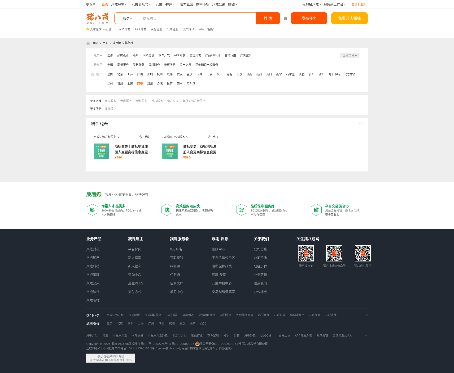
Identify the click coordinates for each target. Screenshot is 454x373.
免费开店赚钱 (349, 18)
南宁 (279, 74)
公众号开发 (179, 335)
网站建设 (148, 55)
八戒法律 (93, 292)
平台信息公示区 (223, 258)
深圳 (150, 74)
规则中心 (218, 249)
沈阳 (321, 74)
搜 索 (268, 18)
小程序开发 (120, 335)
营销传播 (230, 55)
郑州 (150, 83)
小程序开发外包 (158, 335)
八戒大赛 (314, 315)
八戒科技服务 (153, 315)
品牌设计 (123, 55)
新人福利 (134, 266)
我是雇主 (135, 238)
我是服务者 (179, 238)
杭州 (160, 74)
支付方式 (134, 292)
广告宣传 (246, 55)
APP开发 (140, 29)
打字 (226, 335)
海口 (269, 74)
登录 (354, 4)
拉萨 (170, 83)
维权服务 (169, 65)
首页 (95, 43)
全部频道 (188, 315)
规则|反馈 (220, 238)
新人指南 (134, 258)
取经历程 (260, 266)
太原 (130, 83)
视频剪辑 (322, 335)
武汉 (180, 74)
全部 (110, 55)
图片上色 (284, 335)
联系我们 (260, 283)
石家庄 (290, 74)
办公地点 (260, 292)
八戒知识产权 (115, 315)
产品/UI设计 (212, 55)
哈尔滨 (191, 83)
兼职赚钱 (188, 29)
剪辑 (237, 335)
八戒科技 (93, 266)
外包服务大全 (244, 315)
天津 (199, 74)
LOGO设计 (267, 335)
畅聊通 (175, 266)
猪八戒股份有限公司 (255, 344)
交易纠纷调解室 (223, 292)
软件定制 (213, 335)
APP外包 (250, 335)
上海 (130, 74)
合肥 (160, 83)
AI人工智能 (206, 29)
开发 (105, 335)
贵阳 (311, 74)
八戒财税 (93, 249)
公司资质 (260, 258)
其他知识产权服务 (206, 65)
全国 (110, 74)
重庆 (189, 74)
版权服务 (154, 65)
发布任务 (309, 18)
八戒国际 (93, 275)
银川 (120, 83)
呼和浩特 (334, 74)
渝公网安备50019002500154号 (220, 344)
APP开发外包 (303, 335)
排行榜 (116, 43)
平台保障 (134, 249)
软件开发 (164, 55)
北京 (120, 74)
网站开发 (124, 29)
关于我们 (261, 238)
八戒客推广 (94, 300)
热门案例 (263, 315)
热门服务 (225, 315)
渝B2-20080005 (183, 344)
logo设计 (108, 29)
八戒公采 (93, 283)
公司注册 (172, 29)
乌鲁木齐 (350, 74)
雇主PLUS (135, 283)
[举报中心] (110, 358)
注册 (363, 4)
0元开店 (176, 249)
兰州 (110, 83)
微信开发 (195, 55)
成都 (170, 74)
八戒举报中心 (222, 283)
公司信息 (260, 249)
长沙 (239, 74)
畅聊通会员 (297, 315)
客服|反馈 (219, 275)
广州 (140, 74)
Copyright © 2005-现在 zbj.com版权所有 (113, 344)
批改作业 (197, 335)
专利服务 (138, 65)
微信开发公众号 (343, 335)
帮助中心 (134, 275)
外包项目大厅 (206, 315)
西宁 (180, 83)
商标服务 (123, 65)
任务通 (175, 275)
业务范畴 (260, 275)
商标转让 (110, 109)
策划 (136, 55)
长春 (302, 74)
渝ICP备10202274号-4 (156, 344)
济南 (249, 74)
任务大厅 (176, 283)
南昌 (259, 74)
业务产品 (93, 238)
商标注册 (156, 29)
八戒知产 (93, 258)
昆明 (229, 74)
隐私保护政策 (222, 266)
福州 (219, 74)
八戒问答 (172, 315)
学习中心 (176, 292)
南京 (209, 74)
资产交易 (185, 65)
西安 (105, 43)
